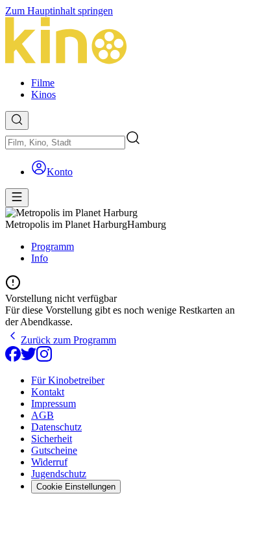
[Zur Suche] (17, 120)
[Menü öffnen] (17, 197)
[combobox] (65, 142)
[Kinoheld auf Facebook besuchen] (13, 358)
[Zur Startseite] (126, 42)
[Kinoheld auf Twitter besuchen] (28, 358)
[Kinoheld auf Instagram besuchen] (44, 358)
